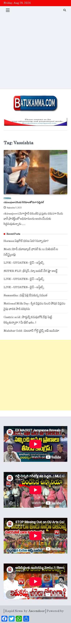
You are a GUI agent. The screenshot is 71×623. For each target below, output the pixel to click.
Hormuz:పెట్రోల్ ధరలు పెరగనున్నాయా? (26, 241)
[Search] (64, 10)
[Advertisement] (35, 51)
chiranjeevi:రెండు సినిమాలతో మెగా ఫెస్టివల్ (24, 202)
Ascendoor (37, 611)
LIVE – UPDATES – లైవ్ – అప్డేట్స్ (24, 263)
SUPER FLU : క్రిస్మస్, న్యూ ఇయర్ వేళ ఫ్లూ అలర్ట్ (31, 271)
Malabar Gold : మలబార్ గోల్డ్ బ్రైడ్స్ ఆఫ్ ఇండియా (31, 331)
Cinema (7, 198)
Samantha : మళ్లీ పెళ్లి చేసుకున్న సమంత (25, 295)
